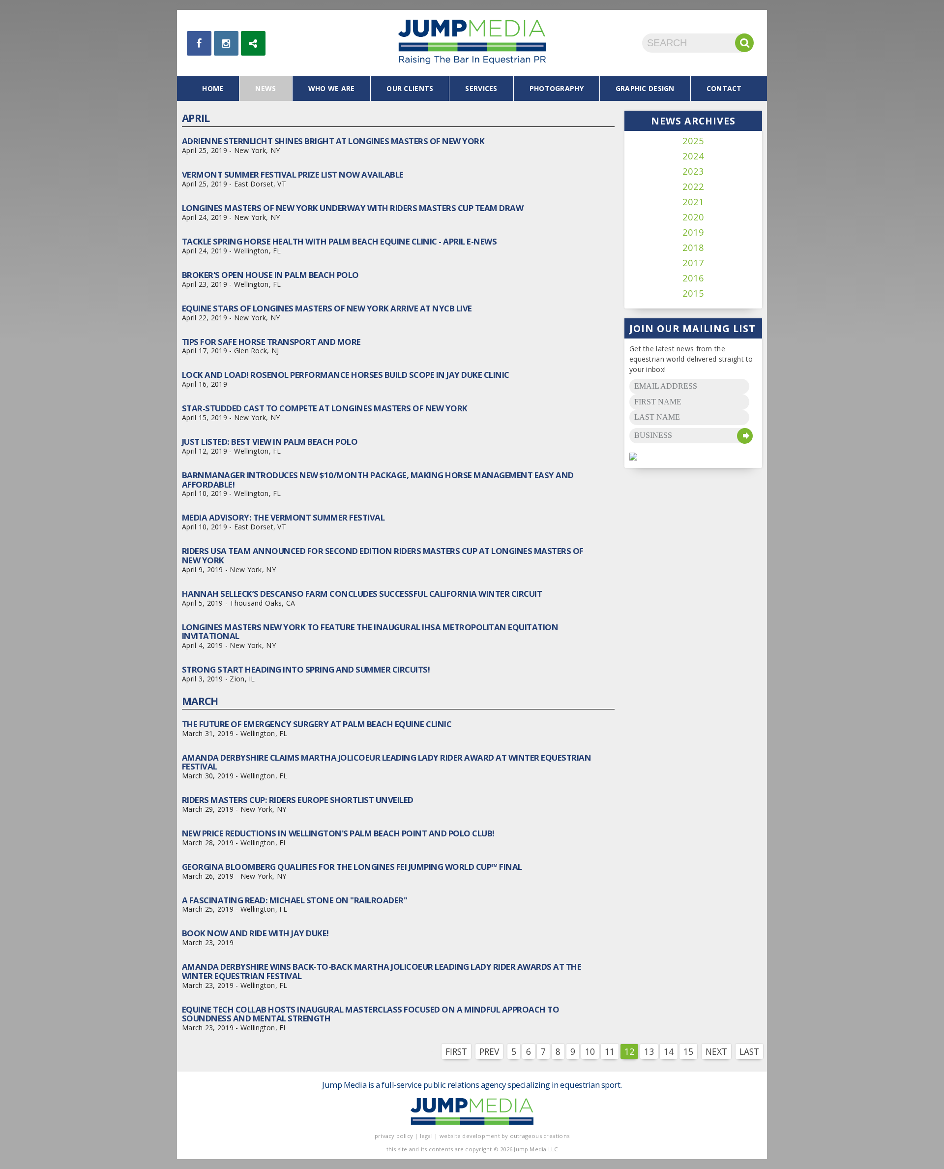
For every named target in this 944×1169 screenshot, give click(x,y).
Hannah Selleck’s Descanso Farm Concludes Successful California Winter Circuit (362, 593)
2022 (693, 187)
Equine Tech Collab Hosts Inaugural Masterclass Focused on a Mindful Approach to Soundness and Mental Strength (370, 1014)
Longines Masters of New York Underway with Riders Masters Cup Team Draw (352, 208)
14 (669, 1051)
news (265, 88)
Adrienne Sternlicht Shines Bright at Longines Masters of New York (333, 141)
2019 (693, 232)
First (456, 1051)
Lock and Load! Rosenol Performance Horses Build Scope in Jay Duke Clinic (345, 374)
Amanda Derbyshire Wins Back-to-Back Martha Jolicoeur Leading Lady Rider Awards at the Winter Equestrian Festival (381, 971)
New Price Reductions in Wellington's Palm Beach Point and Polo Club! (338, 833)
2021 (693, 202)
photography (557, 88)
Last (749, 1051)
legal (426, 1135)
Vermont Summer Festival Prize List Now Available (293, 174)
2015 (693, 293)
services (481, 88)
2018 (693, 248)
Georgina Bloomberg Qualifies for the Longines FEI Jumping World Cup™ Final (352, 866)
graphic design (645, 88)
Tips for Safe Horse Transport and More (271, 341)
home (212, 88)
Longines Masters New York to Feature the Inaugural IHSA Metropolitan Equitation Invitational (370, 631)
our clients (409, 88)
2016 (693, 278)
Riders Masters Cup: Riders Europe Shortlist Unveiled (297, 799)
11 (610, 1051)
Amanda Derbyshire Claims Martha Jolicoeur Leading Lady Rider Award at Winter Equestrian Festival (386, 762)
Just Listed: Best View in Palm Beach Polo (269, 441)
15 (688, 1051)
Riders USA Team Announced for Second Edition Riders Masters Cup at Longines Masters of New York (383, 555)
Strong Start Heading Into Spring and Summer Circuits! (306, 669)
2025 (693, 141)
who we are (331, 88)
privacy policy (394, 1135)
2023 (693, 171)
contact (724, 88)
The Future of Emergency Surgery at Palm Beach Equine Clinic (316, 724)
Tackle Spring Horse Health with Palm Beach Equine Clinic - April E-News (339, 241)
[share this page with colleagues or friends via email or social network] (253, 43)
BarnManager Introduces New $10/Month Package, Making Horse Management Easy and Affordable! (378, 479)
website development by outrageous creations (505, 1135)
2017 (693, 263)
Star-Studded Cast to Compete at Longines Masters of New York (325, 408)
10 (590, 1051)
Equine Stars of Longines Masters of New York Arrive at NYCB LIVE (327, 308)
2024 (693, 156)
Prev (489, 1051)
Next (716, 1051)
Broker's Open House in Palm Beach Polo (270, 274)
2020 (693, 217)
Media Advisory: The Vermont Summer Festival (283, 517)
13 (649, 1051)
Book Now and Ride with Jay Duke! (255, 933)
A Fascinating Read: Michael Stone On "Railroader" (294, 900)
